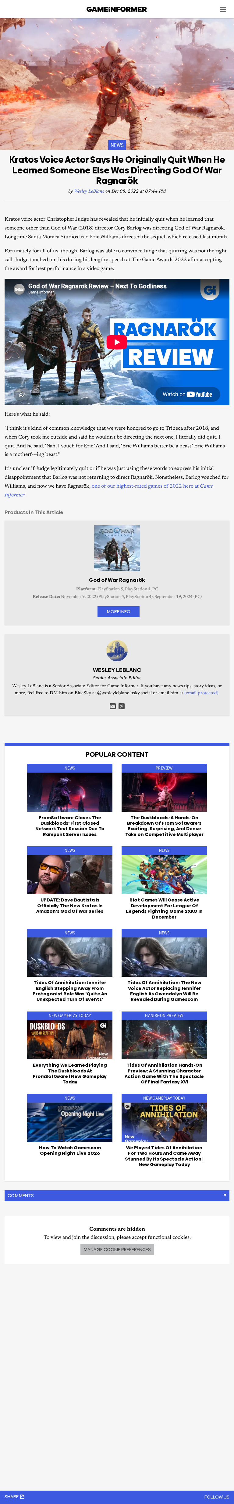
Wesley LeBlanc (89, 191)
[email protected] (201, 693)
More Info (118, 611)
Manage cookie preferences (117, 1249)
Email (113, 706)
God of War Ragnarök (117, 580)
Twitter (122, 706)
